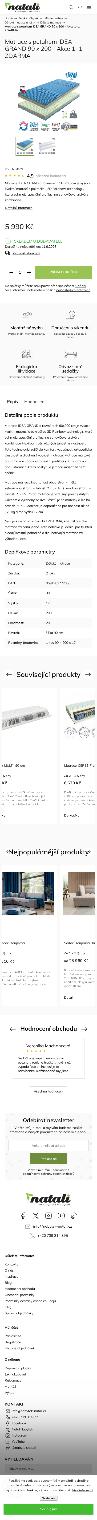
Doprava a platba (18, 1368)
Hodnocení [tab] (34, 401)
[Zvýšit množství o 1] (29, 272)
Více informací (82, 1490)
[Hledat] (70, 7)
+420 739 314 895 (52, 1235)
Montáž (10, 1386)
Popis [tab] (12, 401)
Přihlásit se (48, 1159)
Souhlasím (48, 1509)
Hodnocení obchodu (20, 1289)
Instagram (48, 1215)
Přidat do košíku (63, 272)
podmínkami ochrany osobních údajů (48, 1173)
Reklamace (13, 1380)
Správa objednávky (19, 1313)
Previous (9, 674)
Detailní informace (18, 208)
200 (49, 613)
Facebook (23, 1215)
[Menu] (88, 7)
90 (48, 593)
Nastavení (49, 1498)
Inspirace (11, 1276)
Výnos (9, 1392)
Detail (68, 997)
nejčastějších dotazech (73, 290)
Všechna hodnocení (51, 176)
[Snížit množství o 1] (11, 272)
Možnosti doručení (26, 253)
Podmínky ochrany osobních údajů (30, 1301)
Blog (8, 1282)
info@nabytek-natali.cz (52, 1226)
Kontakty (11, 1264)
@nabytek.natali (73, 1215)
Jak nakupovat (15, 1374)
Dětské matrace (58, 563)
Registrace (13, 1342)
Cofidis (80, 286)
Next (88, 674)
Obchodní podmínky (19, 1295)
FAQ (8, 1307)
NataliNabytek (35, 1215)
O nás (9, 1270)
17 (48, 603)
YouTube (61, 1215)
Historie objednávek (20, 1348)
